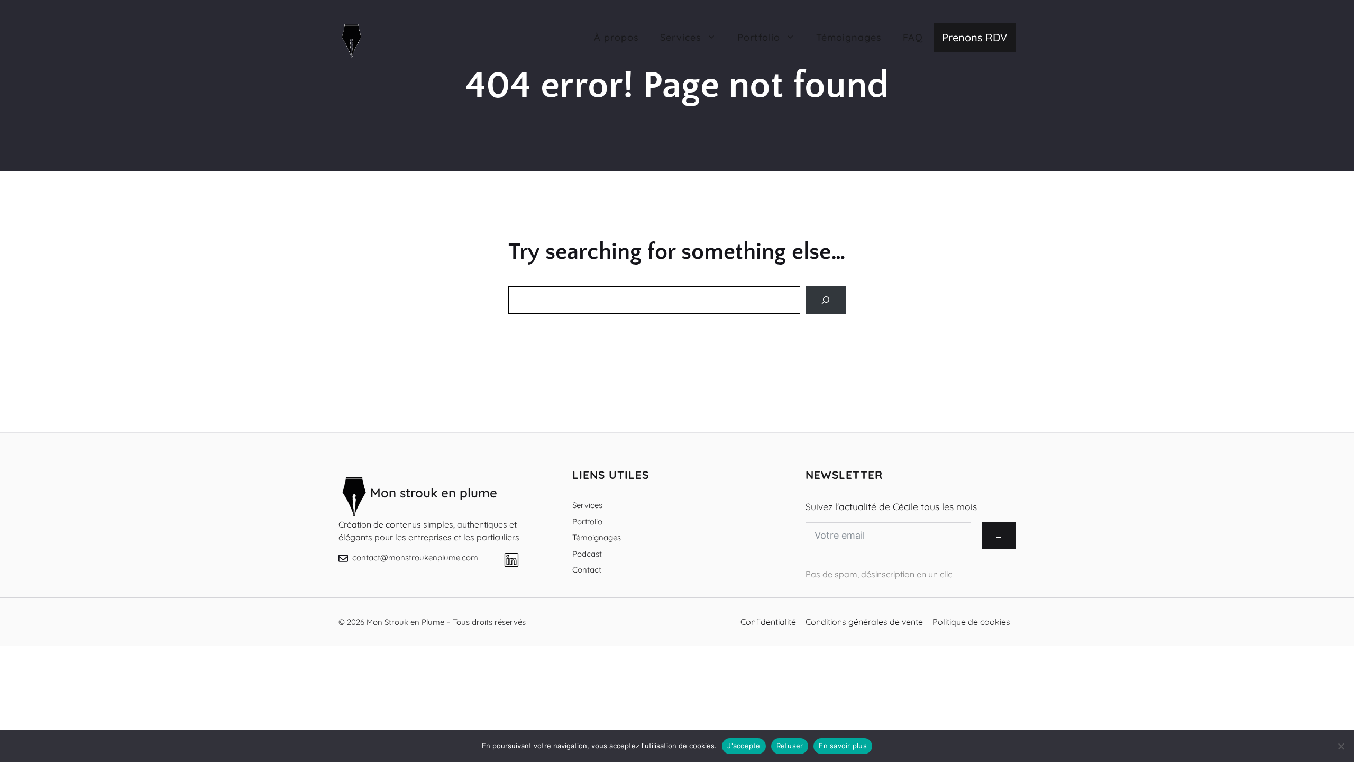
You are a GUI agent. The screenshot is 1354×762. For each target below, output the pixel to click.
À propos (616, 37)
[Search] (826, 300)
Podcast (587, 554)
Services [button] (680, 37)
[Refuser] (1340, 746)
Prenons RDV (974, 37)
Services (587, 505)
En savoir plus (843, 745)
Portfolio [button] (758, 37)
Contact (586, 570)
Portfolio (587, 521)
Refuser (789, 745)
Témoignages (849, 37)
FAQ (913, 37)
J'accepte (743, 745)
